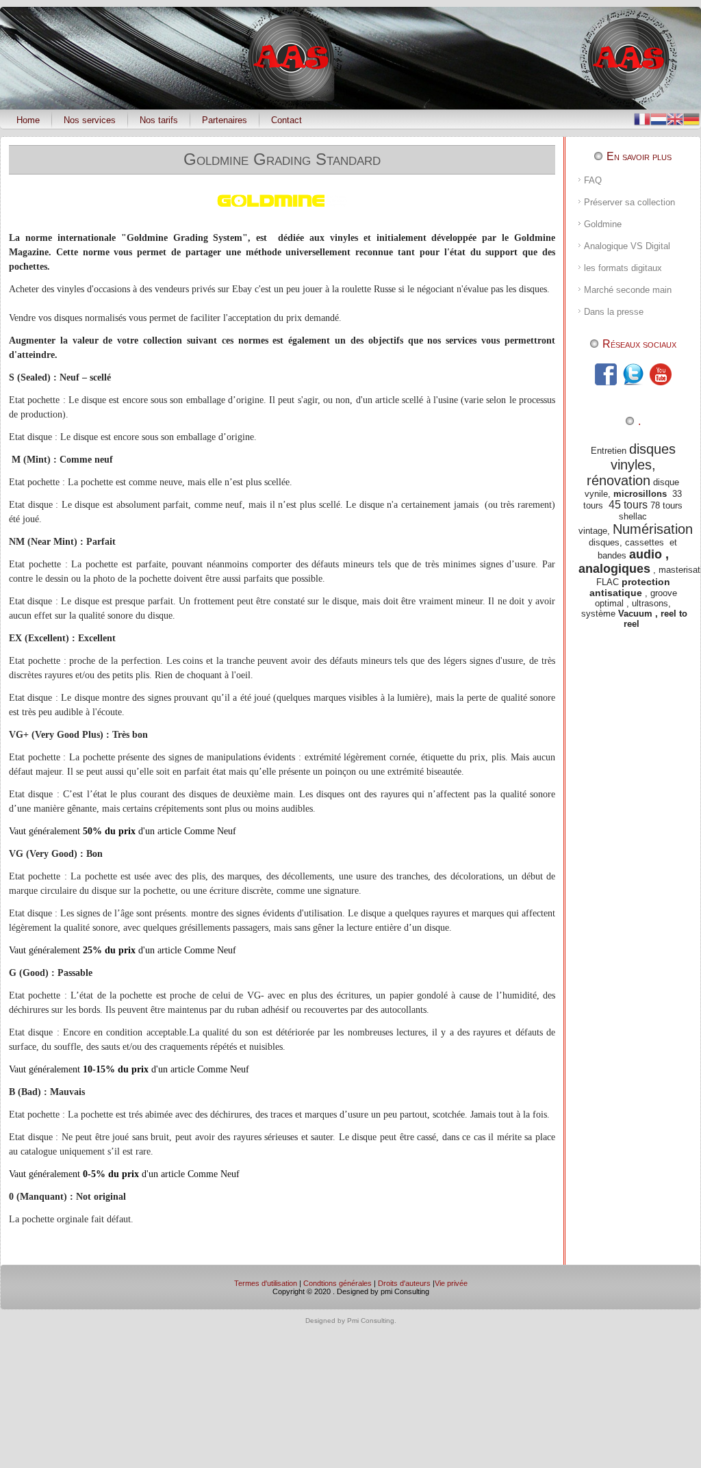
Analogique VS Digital (627, 246)
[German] (691, 118)
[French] (642, 118)
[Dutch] (658, 118)
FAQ (593, 180)
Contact (286, 120)
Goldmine (603, 224)
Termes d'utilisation (265, 1283)
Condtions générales (337, 1283)
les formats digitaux (623, 268)
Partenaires (224, 120)
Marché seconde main (628, 290)
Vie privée (451, 1283)
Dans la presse (613, 312)
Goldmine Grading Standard (282, 159)
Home (28, 120)
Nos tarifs (159, 120)
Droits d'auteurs (404, 1283)
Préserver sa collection (629, 202)
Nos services (90, 120)
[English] (675, 118)
